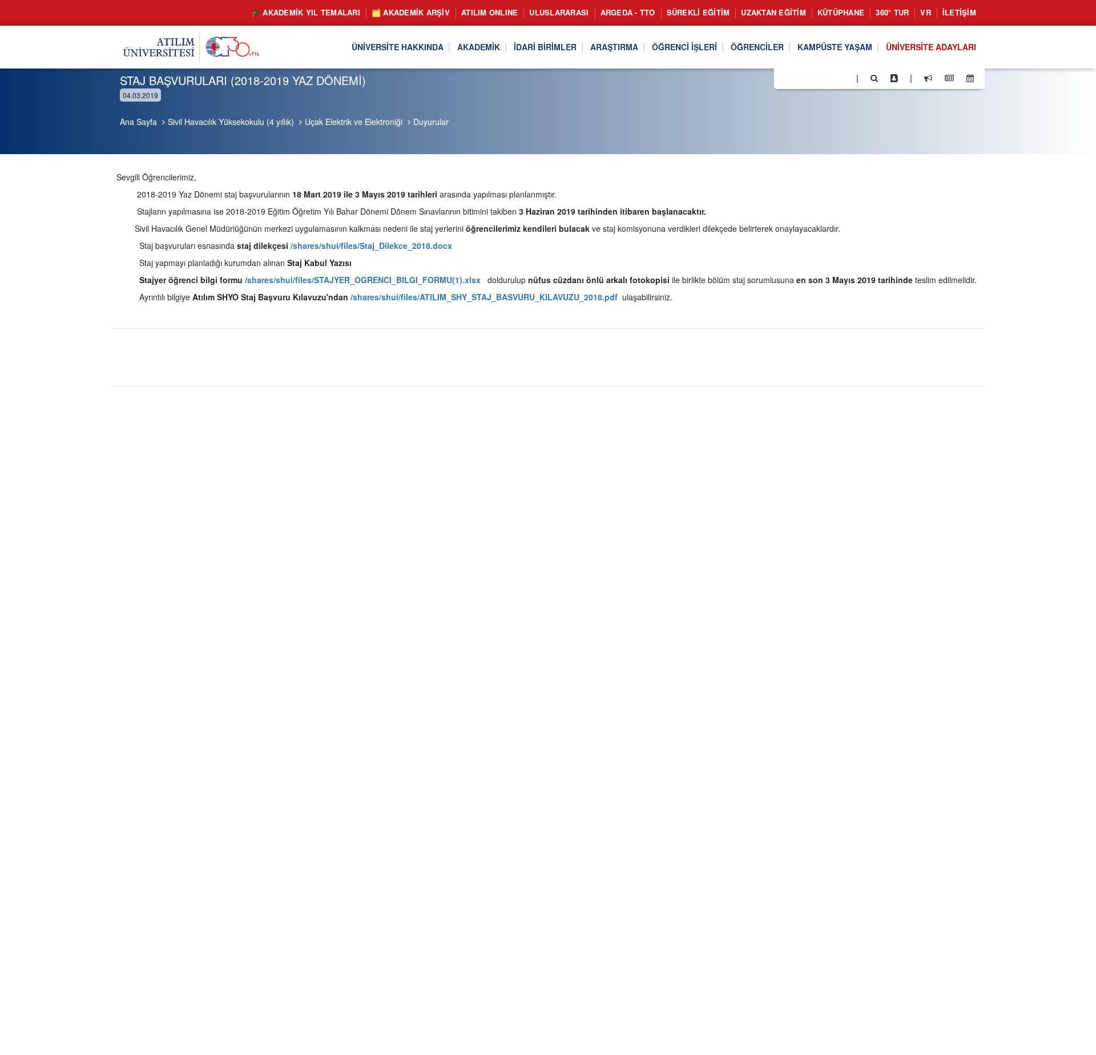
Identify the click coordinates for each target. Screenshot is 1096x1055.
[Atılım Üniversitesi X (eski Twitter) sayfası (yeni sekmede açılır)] (799, 78)
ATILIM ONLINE (489, 12)
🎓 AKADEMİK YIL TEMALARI (305, 12)
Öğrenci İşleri (684, 47)
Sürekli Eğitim (698, 12)
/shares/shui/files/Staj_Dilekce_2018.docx (371, 245)
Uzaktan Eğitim (773, 12)
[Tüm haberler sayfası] (949, 78)
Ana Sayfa (138, 121)
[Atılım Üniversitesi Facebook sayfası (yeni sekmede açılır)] (786, 77)
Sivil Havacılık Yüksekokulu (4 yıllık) (231, 121)
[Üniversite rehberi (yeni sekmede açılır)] (894, 78)
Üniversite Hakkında (398, 47)
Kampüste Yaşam (834, 47)
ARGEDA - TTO (628, 12)
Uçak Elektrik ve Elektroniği (353, 121)
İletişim (959, 12)
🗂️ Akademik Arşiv (411, 12)
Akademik (478, 47)
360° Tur (892, 12)
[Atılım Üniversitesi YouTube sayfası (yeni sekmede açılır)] (843, 77)
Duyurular (431, 121)
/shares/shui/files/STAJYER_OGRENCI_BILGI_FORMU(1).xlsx (363, 279)
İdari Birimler (545, 47)
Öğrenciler (757, 47)
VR (925, 12)
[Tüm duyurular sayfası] (928, 78)
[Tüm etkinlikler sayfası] (970, 78)
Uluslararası (559, 12)
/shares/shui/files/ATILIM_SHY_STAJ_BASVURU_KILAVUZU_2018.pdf (484, 297)
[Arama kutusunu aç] (874, 78)
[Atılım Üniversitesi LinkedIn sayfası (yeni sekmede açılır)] (813, 77)
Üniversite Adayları (931, 47)
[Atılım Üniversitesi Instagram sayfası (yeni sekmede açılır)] (828, 77)
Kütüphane (840, 12)
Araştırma (614, 47)
